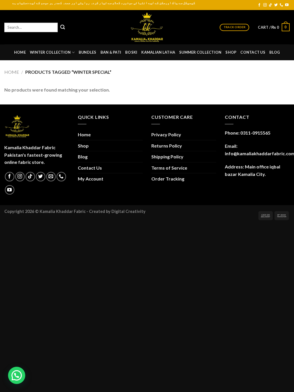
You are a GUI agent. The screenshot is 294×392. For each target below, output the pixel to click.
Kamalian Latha (158, 52)
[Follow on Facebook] (259, 5)
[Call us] (281, 5)
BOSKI (131, 52)
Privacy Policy (166, 134)
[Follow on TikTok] (270, 5)
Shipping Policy (167, 156)
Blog (274, 52)
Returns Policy (166, 145)
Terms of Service (169, 167)
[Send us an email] (51, 176)
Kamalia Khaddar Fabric (63, 211)
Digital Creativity (128, 211)
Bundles (87, 52)
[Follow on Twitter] (276, 5)
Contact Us (252, 52)
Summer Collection (200, 52)
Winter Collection (50, 52)
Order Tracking (167, 178)
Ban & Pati (110, 52)
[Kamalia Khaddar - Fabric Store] (147, 27)
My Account (90, 178)
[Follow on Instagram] (265, 5)
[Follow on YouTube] (287, 5)
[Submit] (62, 27)
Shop (230, 52)
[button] (16, 375)
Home (20, 52)
